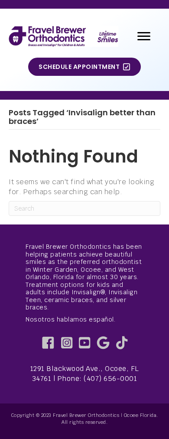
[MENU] (144, 36)
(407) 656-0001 (110, 378)
